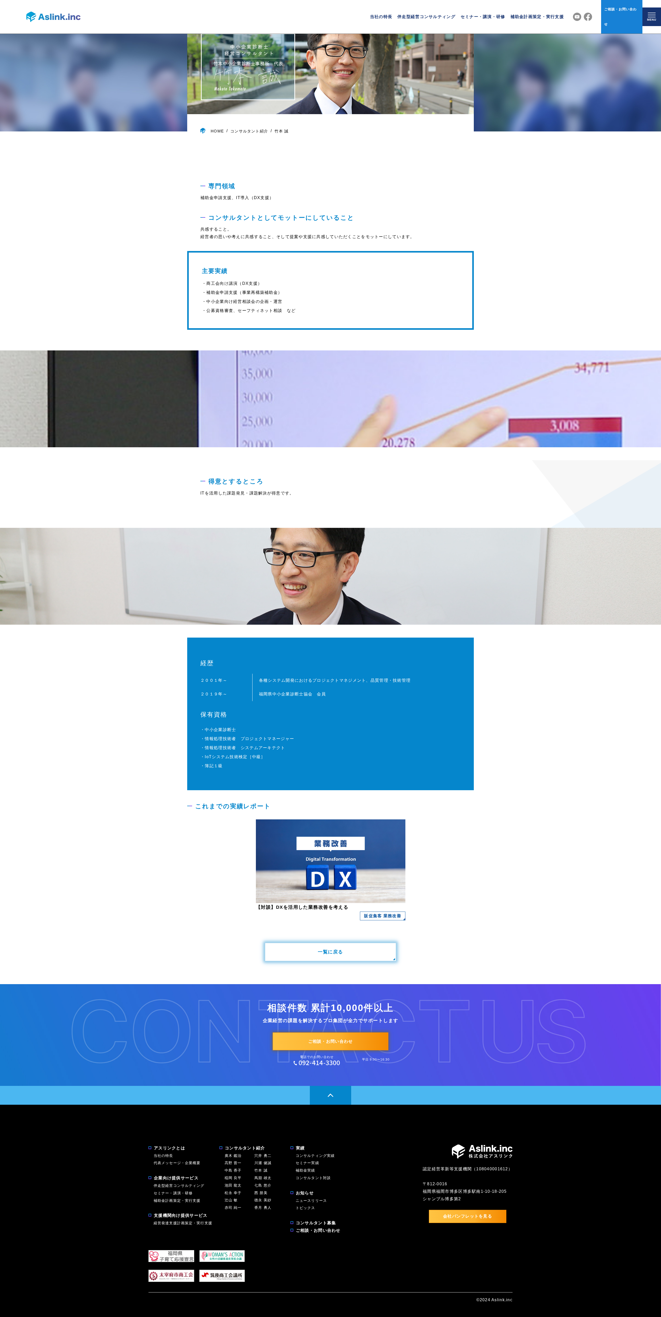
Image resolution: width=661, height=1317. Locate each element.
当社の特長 (381, 16)
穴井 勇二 (262, 1156)
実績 (300, 1148)
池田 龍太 (233, 1185)
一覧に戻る (330, 951)
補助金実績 (305, 1170)
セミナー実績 (307, 1163)
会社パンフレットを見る (467, 1216)
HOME (217, 131)
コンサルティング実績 (315, 1156)
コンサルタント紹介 (249, 131)
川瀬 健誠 (262, 1163)
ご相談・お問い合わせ (620, 16)
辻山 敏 (233, 1200)
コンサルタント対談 (313, 1178)
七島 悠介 (262, 1185)
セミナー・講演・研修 (483, 16)
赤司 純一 (233, 1207)
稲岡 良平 (233, 1178)
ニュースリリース (311, 1200)
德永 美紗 (262, 1200)
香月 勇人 (262, 1207)
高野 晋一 (233, 1163)
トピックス (305, 1208)
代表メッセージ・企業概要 (177, 1163)
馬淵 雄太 (262, 1178)
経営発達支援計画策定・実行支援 (183, 1223)
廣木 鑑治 (233, 1156)
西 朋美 (260, 1193)
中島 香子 (233, 1170)
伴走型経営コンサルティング (426, 16)
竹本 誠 (281, 131)
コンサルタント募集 (316, 1223)
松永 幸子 (233, 1193)
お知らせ (305, 1193)
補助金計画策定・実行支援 (537, 16)
